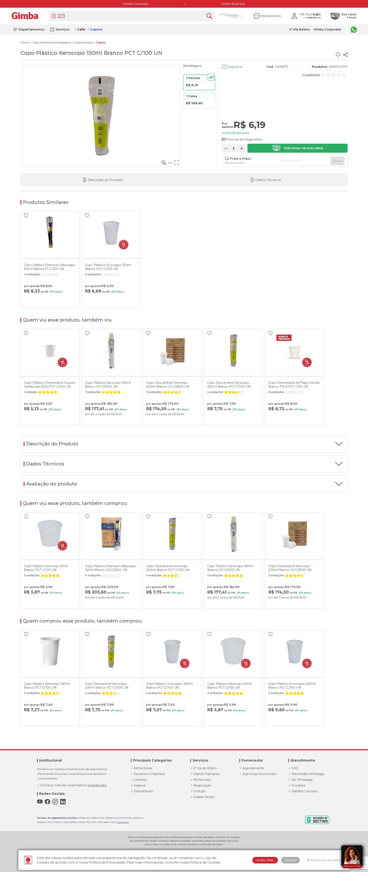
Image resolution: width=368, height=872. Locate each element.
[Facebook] (47, 802)
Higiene (139, 785)
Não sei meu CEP (234, 163)
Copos (101, 42)
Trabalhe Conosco (304, 791)
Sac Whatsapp (302, 779)
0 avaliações (311, 75)
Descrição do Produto (105, 180)
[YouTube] (40, 802)
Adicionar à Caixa (297, 148)
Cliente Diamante (206, 773)
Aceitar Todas (265, 860)
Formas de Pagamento (244, 139)
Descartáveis (84, 42)
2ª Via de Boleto (205, 768)
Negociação (202, 785)
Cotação (199, 791)
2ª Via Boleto (299, 29)
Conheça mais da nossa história (73, 785)
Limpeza (140, 779)
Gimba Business (233, 4)
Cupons (96, 29)
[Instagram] (55, 802)
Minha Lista (201, 779)
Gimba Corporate (135, 4)
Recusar (290, 860)
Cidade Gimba (203, 796)
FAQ (294, 768)
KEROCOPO (338, 67)
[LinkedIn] (63, 802)
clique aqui (122, 822)
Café (81, 29)
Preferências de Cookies (326, 860)
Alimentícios (143, 768)
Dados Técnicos (268, 180)
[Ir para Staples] (229, 16)
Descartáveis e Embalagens (52, 42)
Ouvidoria (298, 785)
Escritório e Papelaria (149, 773)
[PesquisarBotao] (210, 16)
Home (24, 42)
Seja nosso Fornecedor (259, 773)
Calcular (337, 160)
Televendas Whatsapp (307, 773)
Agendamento (253, 768)
